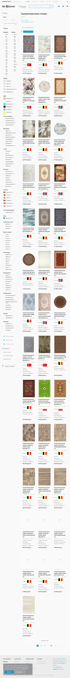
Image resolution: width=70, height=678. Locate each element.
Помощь (39, 663)
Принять (9, 672)
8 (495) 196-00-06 (62, 665)
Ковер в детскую (7, 359)
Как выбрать (7, 663)
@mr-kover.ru (58, 673)
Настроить (19, 672)
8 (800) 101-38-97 (6, 1)
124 (51, 650)
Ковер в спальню (7, 352)
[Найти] (51, 6)
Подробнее (24, 669)
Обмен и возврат (41, 667)
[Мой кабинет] (67, 2)
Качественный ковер (8, 355)
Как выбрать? (6, 348)
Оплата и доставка (41, 666)
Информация (30, 663)
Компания (17, 663)
